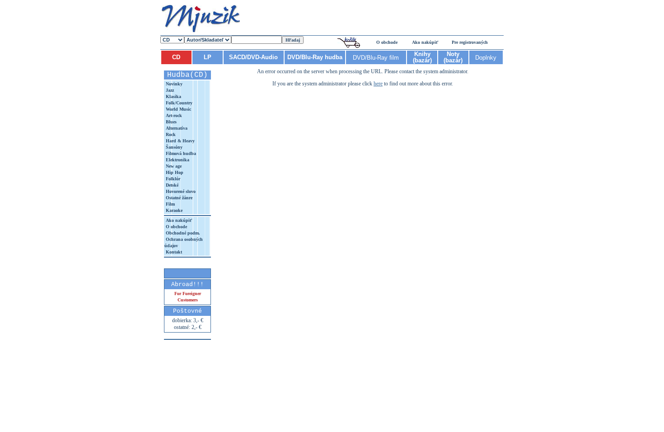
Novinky (173, 83)
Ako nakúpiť (425, 42)
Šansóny (173, 147)
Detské (171, 185)
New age (173, 166)
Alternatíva (175, 128)
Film (169, 204)
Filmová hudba (180, 153)
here (378, 83)
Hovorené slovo (180, 191)
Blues (170, 121)
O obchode (386, 42)
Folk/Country (178, 102)
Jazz (169, 90)
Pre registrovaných (470, 42)
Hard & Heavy (179, 140)
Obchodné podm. (182, 232)
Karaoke (173, 210)
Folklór (172, 178)
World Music (177, 109)
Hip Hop (173, 172)
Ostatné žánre (178, 197)
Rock (170, 134)
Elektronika (176, 159)
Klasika (172, 96)
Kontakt (173, 251)
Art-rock (173, 115)
